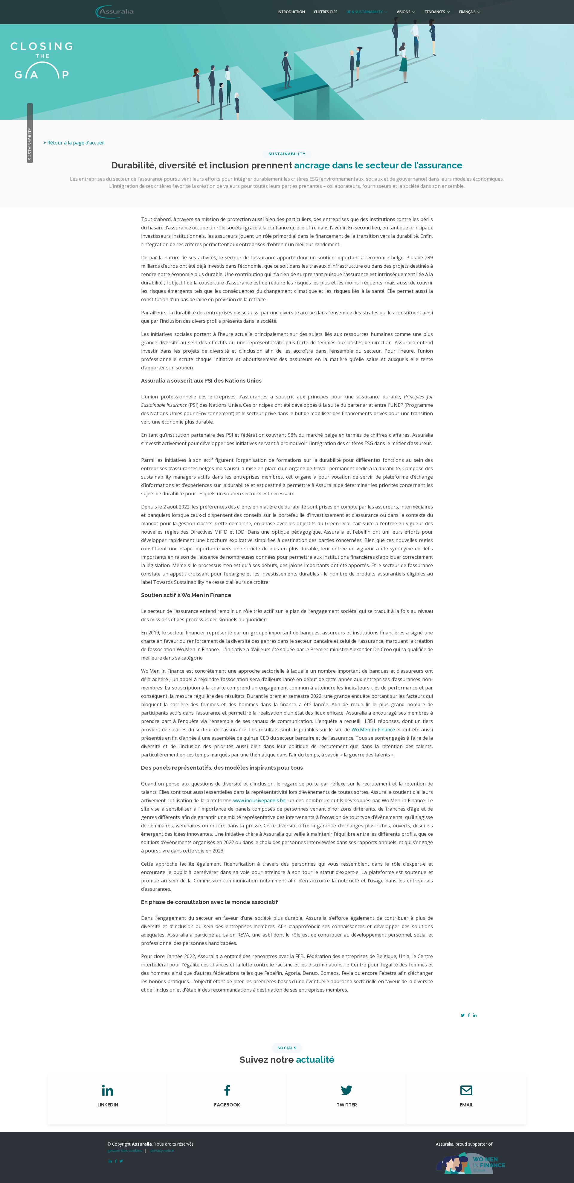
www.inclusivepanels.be (259, 800)
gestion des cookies (124, 1150)
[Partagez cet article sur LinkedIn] (474, 1015)
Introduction (291, 11)
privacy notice (162, 1150)
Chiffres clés (326, 11)
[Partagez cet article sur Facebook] (468, 1015)
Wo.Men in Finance (373, 729)
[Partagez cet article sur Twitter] (462, 1015)
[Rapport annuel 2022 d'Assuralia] (114, 11)
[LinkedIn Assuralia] (109, 1161)
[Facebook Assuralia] (115, 1161)
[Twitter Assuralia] (120, 1161)
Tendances (435, 11)
